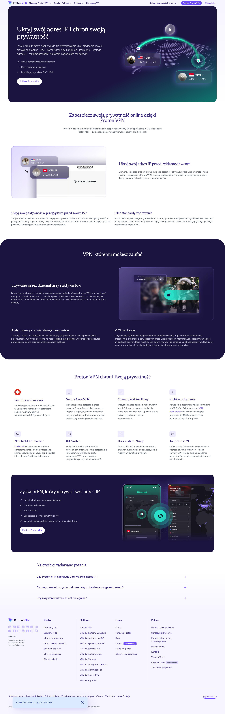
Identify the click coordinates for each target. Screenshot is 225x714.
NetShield (19, 446)
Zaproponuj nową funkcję (117, 696)
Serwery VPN (50, 633)
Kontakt (155, 652)
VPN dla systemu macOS (92, 638)
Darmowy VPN (51, 627)
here (50, 702)
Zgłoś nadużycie (34, 696)
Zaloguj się (210, 3)
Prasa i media (157, 646)
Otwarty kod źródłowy (126, 654)
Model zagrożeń (123, 649)
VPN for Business (52, 654)
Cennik (57, 3)
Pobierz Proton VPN (191, 3)
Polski (210, 696)
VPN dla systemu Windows (93, 633)
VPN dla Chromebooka (91, 670)
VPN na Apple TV (88, 680)
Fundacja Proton (123, 633)
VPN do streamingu (53, 638)
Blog (117, 638)
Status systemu (15, 696)
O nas (118, 627)
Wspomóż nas (158, 657)
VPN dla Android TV (89, 675)
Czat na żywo (158, 662)
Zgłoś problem (52, 696)
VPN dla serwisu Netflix (55, 643)
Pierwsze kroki (51, 659)
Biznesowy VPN (93, 3)
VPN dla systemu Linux (91, 654)
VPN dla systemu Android (92, 643)
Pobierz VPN (86, 627)
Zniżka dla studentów (161, 668)
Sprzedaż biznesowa (161, 633)
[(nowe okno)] (9, 627)
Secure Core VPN (52, 649)
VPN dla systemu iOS (90, 649)
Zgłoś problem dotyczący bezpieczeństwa (82, 696)
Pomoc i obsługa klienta (162, 627)
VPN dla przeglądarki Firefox (93, 664)
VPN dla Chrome (88, 659)
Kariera (118, 643)
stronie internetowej (65, 339)
